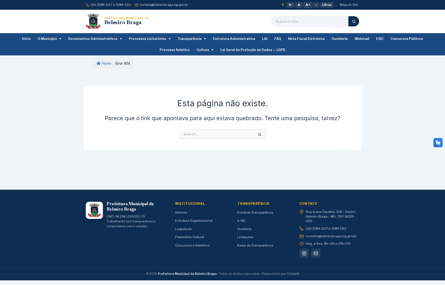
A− (290, 4)
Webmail (362, 39)
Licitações (245, 237)
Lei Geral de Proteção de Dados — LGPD (252, 50)
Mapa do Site (349, 4)
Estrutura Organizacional (193, 220)
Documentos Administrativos (93, 39)
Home (106, 63)
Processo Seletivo (175, 50)
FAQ (277, 39)
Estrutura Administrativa (234, 39)
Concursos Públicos (407, 39)
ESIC (380, 39)
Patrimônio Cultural (189, 237)
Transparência (190, 39)
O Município (47, 39)
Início (26, 39)
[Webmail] (315, 253)
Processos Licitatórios (147, 39)
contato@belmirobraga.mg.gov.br (164, 4)
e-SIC (241, 220)
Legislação (183, 229)
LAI (264, 39)
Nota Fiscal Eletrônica (306, 39)
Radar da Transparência (255, 245)
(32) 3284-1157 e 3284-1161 (111, 4)
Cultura (203, 50)
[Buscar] (353, 21)
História (181, 212)
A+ (307, 5)
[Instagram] (304, 253)
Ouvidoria (340, 39)
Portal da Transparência (255, 212)
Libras (326, 4)
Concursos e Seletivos (192, 245)
